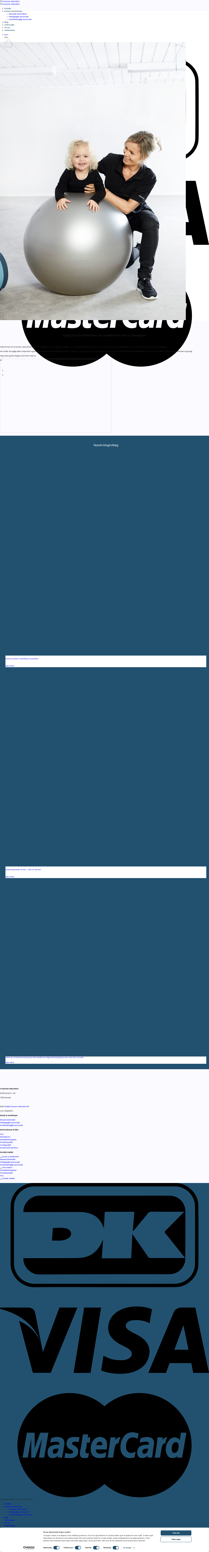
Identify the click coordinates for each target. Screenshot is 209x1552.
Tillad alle (176, 1533)
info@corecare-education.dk (16, 1106)
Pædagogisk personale (19, 16)
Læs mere (9, 666)
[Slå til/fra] (1, 1157)
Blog (6, 22)
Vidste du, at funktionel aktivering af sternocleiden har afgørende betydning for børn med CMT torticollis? (44, 1057)
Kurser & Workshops (13, 11)
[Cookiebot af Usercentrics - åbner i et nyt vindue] (28, 1547)
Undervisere (9, 30)
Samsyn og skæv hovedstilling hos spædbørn (22, 659)
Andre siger (9, 25)
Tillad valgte (176, 1539)
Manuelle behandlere (18, 14)
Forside (7, 8)
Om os (7, 27)
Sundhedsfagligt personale (20, 19)
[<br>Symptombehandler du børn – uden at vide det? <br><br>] (47, 862)
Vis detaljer (127, 1548)
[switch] (78, 1547)
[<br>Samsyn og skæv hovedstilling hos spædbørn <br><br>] (47, 651)
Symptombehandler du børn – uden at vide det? (23, 870)
